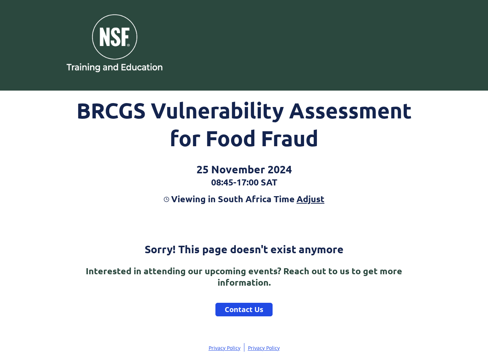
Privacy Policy (224, 348)
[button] (309, 198)
